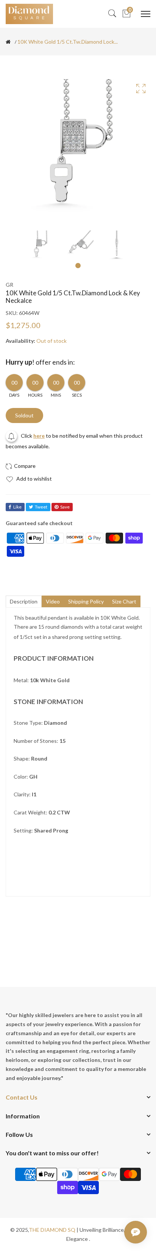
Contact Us (21, 1097)
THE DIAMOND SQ (52, 1230)
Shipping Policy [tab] (86, 601)
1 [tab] (78, 265)
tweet (41, 507)
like (17, 507)
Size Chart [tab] (124, 601)
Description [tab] (23, 601)
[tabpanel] (40, 246)
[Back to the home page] (8, 41)
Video (53, 601)
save (65, 507)
